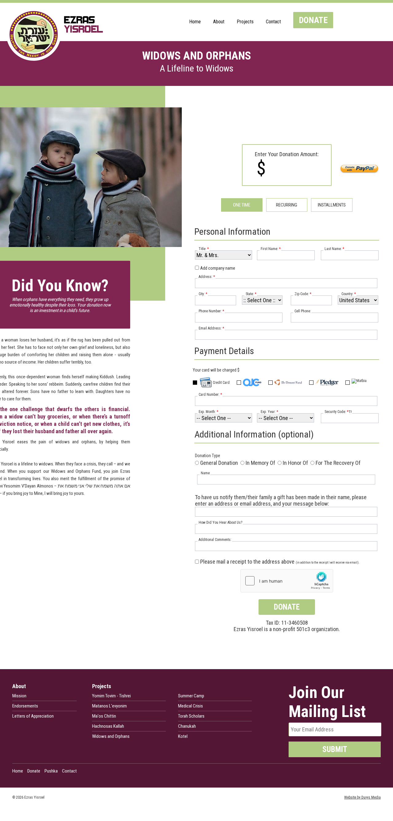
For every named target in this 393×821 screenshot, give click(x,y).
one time (241, 205)
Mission (19, 696)
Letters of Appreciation (33, 716)
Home (195, 22)
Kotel (183, 736)
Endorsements (25, 706)
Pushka (51, 771)
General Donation (219, 463)
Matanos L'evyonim (109, 706)
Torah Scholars (191, 716)
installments (332, 205)
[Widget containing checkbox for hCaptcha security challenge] (286, 580)
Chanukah (187, 726)
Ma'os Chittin (104, 716)
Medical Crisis (190, 706)
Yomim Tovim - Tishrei (111, 696)
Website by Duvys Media (362, 797)
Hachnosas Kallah (108, 726)
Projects (245, 22)
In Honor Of (295, 463)
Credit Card (221, 382)
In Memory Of (260, 463)
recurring (286, 205)
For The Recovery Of (338, 463)
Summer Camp (191, 696)
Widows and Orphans (111, 736)
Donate (313, 20)
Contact (273, 22)
